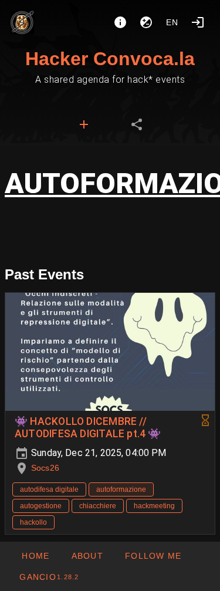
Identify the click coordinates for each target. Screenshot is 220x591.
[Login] (198, 22)
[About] (120, 22)
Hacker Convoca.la (110, 58)
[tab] (83, 124)
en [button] (172, 22)
